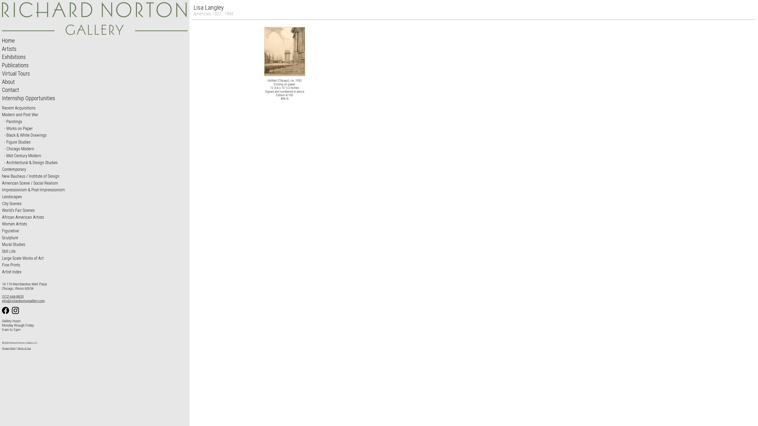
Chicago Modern (20, 148)
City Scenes (12, 203)
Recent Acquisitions (19, 107)
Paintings (14, 121)
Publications (15, 65)
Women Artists (14, 223)
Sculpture (10, 237)
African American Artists (23, 217)
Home (8, 40)
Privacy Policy (9, 348)
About (8, 81)
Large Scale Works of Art (23, 258)
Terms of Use (24, 348)
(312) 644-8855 (12, 296)
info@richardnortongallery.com (23, 301)
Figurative (10, 230)
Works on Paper (19, 128)
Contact (10, 90)
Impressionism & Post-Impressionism (33, 189)
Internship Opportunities (28, 98)
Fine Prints (11, 264)
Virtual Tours (16, 73)
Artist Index (12, 271)
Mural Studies (13, 244)
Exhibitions (14, 57)
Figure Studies (18, 142)
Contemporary (14, 169)
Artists (9, 49)
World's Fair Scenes (18, 210)
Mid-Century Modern (23, 155)
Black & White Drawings (26, 135)
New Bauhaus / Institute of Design (30, 176)
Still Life (9, 251)
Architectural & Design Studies (32, 162)
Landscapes (12, 196)
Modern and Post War (20, 114)
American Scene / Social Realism (30, 183)
